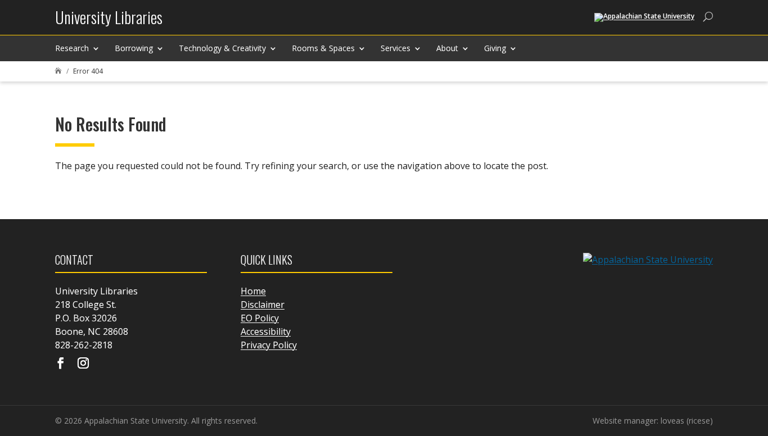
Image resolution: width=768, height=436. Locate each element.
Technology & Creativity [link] (222, 48)
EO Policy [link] (260, 318)
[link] (108, 21)
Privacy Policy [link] (269, 345)
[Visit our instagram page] (83, 364)
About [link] (447, 48)
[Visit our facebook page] (60, 364)
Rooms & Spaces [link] (323, 48)
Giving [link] (495, 48)
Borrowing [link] (134, 48)
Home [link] (253, 291)
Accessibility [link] (266, 331)
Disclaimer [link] (262, 304)
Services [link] (395, 48)
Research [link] (72, 48)
